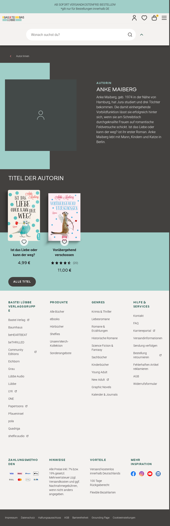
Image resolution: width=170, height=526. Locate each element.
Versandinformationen (147, 338)
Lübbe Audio (16, 376)
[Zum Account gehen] (134, 18)
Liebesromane (101, 319)
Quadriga (14, 428)
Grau (11, 369)
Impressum (11, 517)
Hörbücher (57, 326)
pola (11, 421)
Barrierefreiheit (80, 517)
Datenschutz (28, 517)
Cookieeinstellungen (124, 517)
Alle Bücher (57, 311)
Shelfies (55, 334)
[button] (24, 231)
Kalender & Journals (105, 394)
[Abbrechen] (141, 34)
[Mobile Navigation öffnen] (164, 18)
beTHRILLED (16, 342)
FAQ (135, 323)
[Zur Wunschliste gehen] (144, 18)
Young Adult (99, 372)
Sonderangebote (60, 353)
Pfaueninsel (15, 413)
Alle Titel (22, 281)
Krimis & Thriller (102, 311)
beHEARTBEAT (17, 334)
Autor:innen (22, 56)
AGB (136, 376)
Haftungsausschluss (49, 517)
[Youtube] (149, 473)
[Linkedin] (158, 473)
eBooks (55, 319)
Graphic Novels (101, 387)
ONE (11, 398)
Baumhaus (15, 327)
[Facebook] (133, 473)
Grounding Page (100, 517)
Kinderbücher (100, 364)
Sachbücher (99, 357)
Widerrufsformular (145, 383)
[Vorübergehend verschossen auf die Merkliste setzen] (64, 217)
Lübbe (12, 383)
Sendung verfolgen (145, 345)
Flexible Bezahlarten (103, 492)
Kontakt (138, 315)
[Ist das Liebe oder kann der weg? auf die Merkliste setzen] (24, 215)
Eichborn (14, 361)
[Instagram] (141, 473)
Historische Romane (105, 338)
